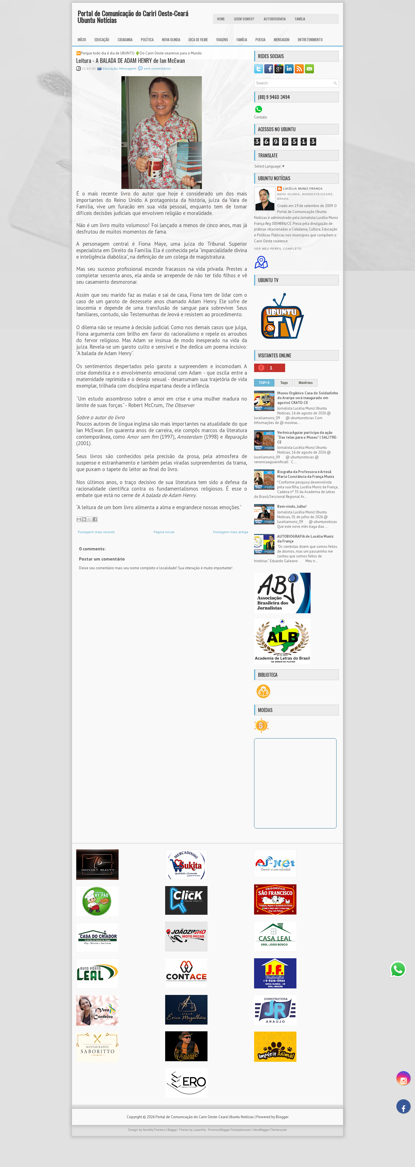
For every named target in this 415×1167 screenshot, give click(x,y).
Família (242, 39)
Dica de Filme (198, 39)
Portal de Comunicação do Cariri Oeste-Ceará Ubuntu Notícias (133, 16)
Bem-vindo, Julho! (292, 506)
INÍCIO (82, 39)
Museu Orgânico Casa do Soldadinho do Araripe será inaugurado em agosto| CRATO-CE (307, 398)
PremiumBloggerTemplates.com (229, 1130)
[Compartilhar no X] (89, 519)
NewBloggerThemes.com (270, 1130)
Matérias (306, 383)
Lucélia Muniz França (303, 188)
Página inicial (164, 532)
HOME (221, 18)
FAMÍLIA (300, 18)
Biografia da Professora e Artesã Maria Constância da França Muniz (305, 474)
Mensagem (281, 39)
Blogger (282, 1117)
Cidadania (125, 39)
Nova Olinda (171, 39)
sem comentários (157, 68)
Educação (102, 39)
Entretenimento (310, 39)
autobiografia (275, 18)
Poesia (260, 39)
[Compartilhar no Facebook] (95, 519)
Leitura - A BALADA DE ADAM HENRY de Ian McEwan (130, 60)
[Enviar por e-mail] (79, 519)
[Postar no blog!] (84, 519)
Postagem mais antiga (230, 532)
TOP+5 (264, 383)
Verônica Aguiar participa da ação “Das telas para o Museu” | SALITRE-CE (307, 437)
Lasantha (199, 1130)
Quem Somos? (244, 18)
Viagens (222, 39)
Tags (284, 383)
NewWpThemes (154, 1130)
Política (147, 39)
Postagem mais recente (96, 532)
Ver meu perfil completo (278, 248)
